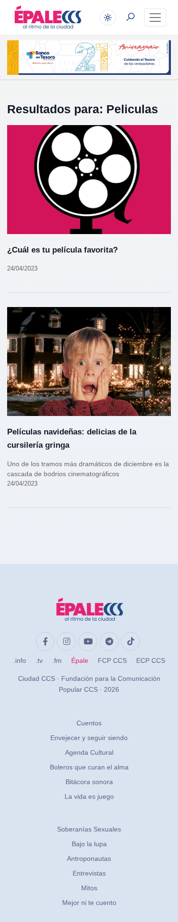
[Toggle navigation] (155, 18)
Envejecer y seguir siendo (89, 737)
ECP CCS (150, 660)
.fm (57, 660)
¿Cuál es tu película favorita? (62, 249)
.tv (39, 660)
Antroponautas (89, 858)
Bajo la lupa (89, 844)
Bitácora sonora (89, 782)
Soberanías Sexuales (89, 829)
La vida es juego (89, 796)
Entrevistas (89, 873)
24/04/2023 (22, 268)
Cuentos (89, 723)
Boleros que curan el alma (89, 767)
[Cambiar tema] (108, 17)
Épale (79, 660)
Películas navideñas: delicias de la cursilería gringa (71, 438)
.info (19, 660)
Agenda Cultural (89, 752)
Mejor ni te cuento (89, 902)
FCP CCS (112, 660)
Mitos (89, 888)
